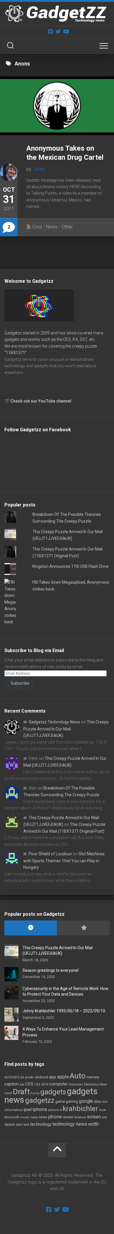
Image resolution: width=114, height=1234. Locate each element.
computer (58, 1084)
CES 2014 (41, 1084)
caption (11, 1084)
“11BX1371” (15, 352)
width (93, 1124)
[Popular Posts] (83, 927)
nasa (34, 1117)
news (43, 1117)
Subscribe (20, 683)
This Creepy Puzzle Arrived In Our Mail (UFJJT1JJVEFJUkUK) (66, 729)
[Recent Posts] (30, 927)
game (60, 1101)
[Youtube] (65, 31)
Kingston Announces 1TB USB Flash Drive (70, 566)
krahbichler (80, 1109)
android (41, 1077)
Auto (78, 1075)
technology (40, 1124)
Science (80, 1117)
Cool (37, 227)
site (104, 1117)
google (86, 1101)
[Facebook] (50, 31)
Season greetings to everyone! (51, 970)
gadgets (53, 1092)
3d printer (27, 1077)
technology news (69, 1124)
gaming (72, 1102)
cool (8, 1093)
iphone (39, 1109)
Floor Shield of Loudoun (50, 853)
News (52, 227)
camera (93, 1077)
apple (63, 1077)
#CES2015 (12, 1077)
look (102, 1110)
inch (105, 1102)
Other (67, 227)
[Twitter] (58, 31)
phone (55, 1116)
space (9, 1124)
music (25, 1117)
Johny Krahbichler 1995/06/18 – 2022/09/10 (64, 1011)
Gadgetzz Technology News (54, 722)
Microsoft (11, 1117)
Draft (21, 1091)
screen (94, 1116)
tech (26, 1125)
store (19, 1125)
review (68, 1117)
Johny (38, 169)
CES (29, 1084)
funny (35, 1093)
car (22, 1084)
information (13, 1110)
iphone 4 (55, 1110)
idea (97, 1102)
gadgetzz (39, 1100)
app (52, 1077)
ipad (28, 1109)
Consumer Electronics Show (88, 1084)
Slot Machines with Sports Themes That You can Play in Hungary (64, 860)
